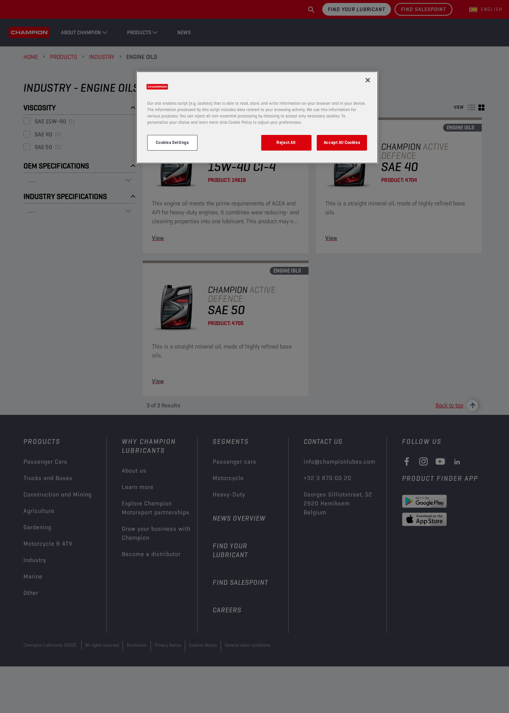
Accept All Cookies (342, 142)
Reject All (286, 142)
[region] (257, 117)
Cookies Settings (172, 142)
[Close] (368, 80)
